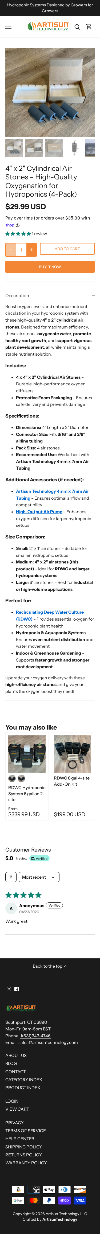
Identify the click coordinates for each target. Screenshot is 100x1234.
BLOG (11, 1063)
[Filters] (11, 877)
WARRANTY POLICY (26, 1162)
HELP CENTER (19, 1138)
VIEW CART (17, 1109)
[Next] (88, 92)
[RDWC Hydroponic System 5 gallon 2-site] (27, 754)
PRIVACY (14, 1122)
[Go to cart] (89, 26)
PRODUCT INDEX (22, 1087)
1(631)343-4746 (35, 1035)
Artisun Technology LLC (66, 1213)
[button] (18, 233)
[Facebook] (16, 989)
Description (17, 295)
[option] (50, 92)
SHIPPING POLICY (23, 1146)
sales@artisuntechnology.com (48, 1042)
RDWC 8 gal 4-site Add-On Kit (72, 780)
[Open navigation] (8, 27)
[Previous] (12, 92)
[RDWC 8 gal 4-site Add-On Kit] (72, 754)
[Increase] (31, 249)
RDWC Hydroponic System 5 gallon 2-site (27, 793)
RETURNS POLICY (23, 1154)
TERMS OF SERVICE (25, 1130)
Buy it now (50, 267)
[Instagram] (9, 989)
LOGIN (11, 1101)
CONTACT (15, 1071)
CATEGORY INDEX (23, 1079)
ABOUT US (16, 1055)
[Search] (77, 26)
